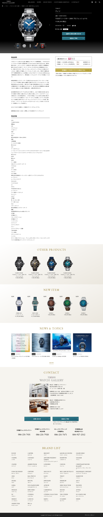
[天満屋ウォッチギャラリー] (8, 2)
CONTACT (75, 2)
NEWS (39, 2)
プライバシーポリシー (90, 515)
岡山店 (65, 29)
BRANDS (31, 2)
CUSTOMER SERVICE (61, 2)
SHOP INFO (47, 2)
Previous (10, 25)
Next (50, 25)
